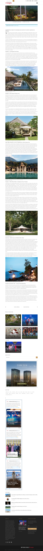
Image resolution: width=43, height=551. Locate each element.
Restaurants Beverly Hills (9, 394)
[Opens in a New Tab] (26, 0)
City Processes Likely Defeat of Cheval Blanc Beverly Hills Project (21, 510)
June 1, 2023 (13, 511)
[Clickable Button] (13, 1)
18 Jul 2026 (8, 336)
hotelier (30, 47)
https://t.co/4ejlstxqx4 (15, 437)
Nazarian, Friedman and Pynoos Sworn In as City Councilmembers (22, 528)
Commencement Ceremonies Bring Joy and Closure (19, 506)
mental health (13, 393)
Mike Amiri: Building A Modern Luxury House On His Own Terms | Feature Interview (24, 502)
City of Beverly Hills (13, 351)
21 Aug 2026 (8, 323)
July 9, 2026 (20, 531)
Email (29, 525)
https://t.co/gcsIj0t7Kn (9, 407)
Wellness (19, 10)
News (7, 324)
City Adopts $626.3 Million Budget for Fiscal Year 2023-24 (20, 498)
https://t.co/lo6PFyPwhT (16, 407)
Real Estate (12, 10)
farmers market (23, 393)
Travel (15, 10)
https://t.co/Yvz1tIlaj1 (9, 437)
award (9, 393)
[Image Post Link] (7, 495)
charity (20, 393)
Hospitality (7, 10)
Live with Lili (28, 393)
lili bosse (7, 393)
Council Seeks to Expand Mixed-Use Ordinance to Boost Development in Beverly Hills (24, 494)
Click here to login (15, 25)
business (17, 393)
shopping (32, 393)
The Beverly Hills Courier (14, 401)
